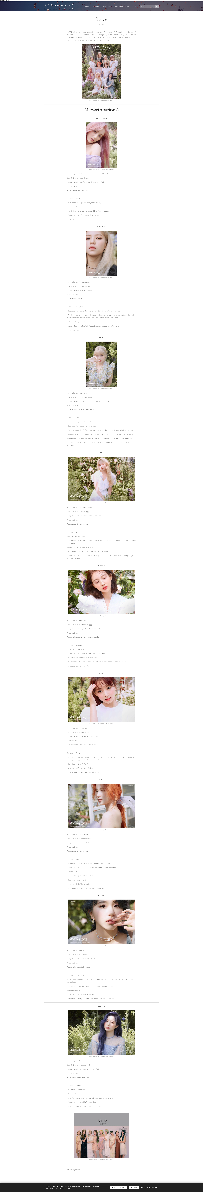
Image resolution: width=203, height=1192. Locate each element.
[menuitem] (88, 6)
